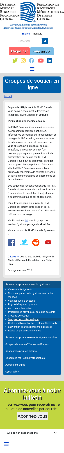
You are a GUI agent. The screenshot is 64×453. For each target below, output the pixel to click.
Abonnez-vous (32, 416)
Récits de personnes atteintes (24, 330)
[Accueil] (32, 15)
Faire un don (42, 51)
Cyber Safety (12, 371)
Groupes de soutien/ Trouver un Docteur (27, 344)
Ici (26, 220)
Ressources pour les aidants (21, 351)
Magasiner (19, 51)
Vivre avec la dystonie (20, 289)
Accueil (8, 96)
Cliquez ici (13, 256)
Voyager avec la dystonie (21, 300)
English (26, 33)
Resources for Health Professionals (25, 357)
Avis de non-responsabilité (22, 432)
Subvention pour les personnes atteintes (30, 326)
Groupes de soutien (18, 315)
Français (37, 33)
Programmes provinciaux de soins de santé (31, 311)
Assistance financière (20, 308)
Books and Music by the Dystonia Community (32, 323)
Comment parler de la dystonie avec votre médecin (30, 295)
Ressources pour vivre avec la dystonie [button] (26, 284)
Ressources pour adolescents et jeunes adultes (31, 337)
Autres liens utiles (15, 364)
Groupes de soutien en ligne (23, 319)
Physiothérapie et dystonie (22, 304)
